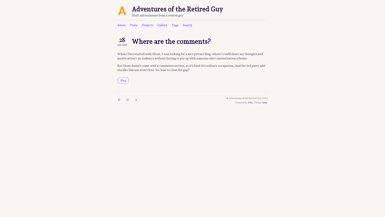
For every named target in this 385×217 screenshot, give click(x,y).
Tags (175, 25)
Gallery (162, 25)
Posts (134, 25)
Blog (123, 80)
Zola (250, 102)
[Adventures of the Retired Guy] (136, 100)
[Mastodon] (127, 100)
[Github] (119, 100)
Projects (147, 25)
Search (187, 25)
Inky (264, 102)
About (121, 25)
